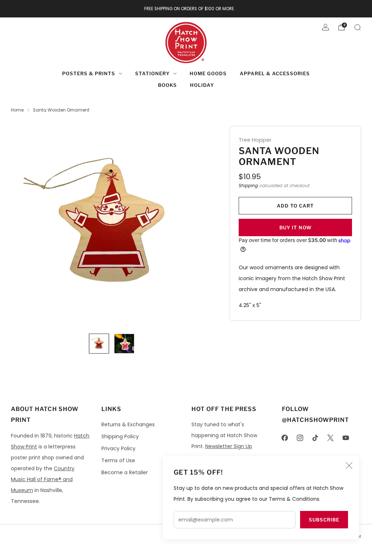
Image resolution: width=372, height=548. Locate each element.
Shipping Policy (120, 436)
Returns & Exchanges (128, 424)
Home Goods (208, 73)
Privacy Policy (118, 448)
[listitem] (186, 8)
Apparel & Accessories (275, 73)
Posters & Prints (88, 73)
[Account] (325, 27)
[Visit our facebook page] (284, 438)
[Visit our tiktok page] (315, 438)
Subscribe (324, 520)
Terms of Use (118, 460)
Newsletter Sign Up (228, 446)
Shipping (248, 186)
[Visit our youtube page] (345, 438)
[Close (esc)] (349, 465)
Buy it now (295, 227)
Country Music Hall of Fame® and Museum (42, 479)
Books (167, 85)
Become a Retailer (124, 472)
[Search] (357, 27)
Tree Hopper (255, 140)
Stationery (152, 73)
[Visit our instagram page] (300, 438)
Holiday (202, 85)
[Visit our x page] (330, 438)
